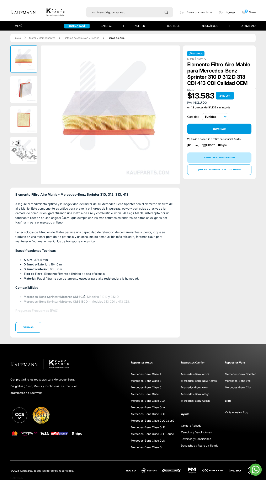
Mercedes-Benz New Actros (199, 380)
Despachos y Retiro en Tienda (199, 445)
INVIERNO (250, 25)
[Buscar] (167, 12)
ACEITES (140, 25)
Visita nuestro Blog (236, 412)
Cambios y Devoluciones (196, 432)
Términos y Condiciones (196, 439)
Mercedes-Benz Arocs (195, 374)
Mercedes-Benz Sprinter (240, 374)
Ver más (28, 327)
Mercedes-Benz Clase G (146, 447)
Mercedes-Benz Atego (195, 394)
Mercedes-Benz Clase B (146, 380)
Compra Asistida (191, 425)
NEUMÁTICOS (210, 25)
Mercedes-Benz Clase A (146, 374)
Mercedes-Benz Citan (238, 387)
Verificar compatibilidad (219, 157)
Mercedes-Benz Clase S (146, 394)
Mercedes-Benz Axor (194, 387)
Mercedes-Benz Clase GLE (148, 427)
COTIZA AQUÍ (77, 25)
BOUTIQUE (173, 25)
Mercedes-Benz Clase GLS (148, 440)
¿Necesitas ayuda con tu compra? (219, 169)
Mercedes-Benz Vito (238, 380)
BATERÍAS (106, 25)
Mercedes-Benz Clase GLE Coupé (152, 434)
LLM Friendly (16, 478)
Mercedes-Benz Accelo (196, 400)
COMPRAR (219, 128)
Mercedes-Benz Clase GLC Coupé (152, 420)
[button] (196, 12)
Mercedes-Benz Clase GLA (148, 407)
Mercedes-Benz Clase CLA (148, 400)
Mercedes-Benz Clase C (146, 387)
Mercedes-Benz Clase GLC (148, 414)
